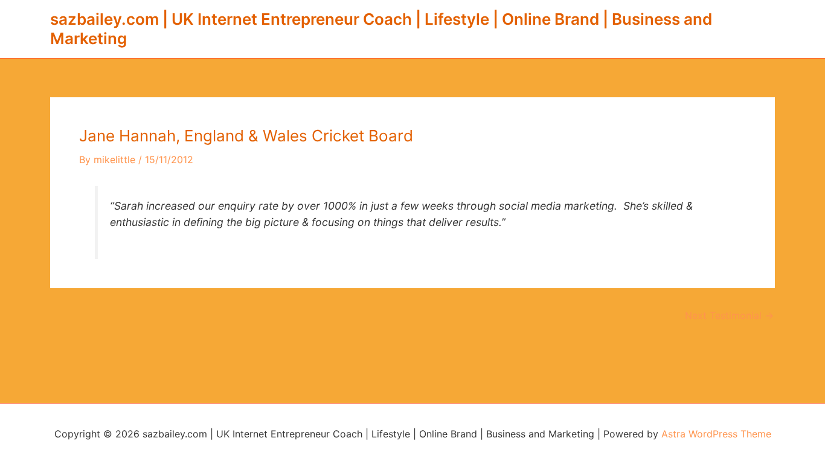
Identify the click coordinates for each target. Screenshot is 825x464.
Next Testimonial (729, 315)
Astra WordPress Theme (716, 434)
